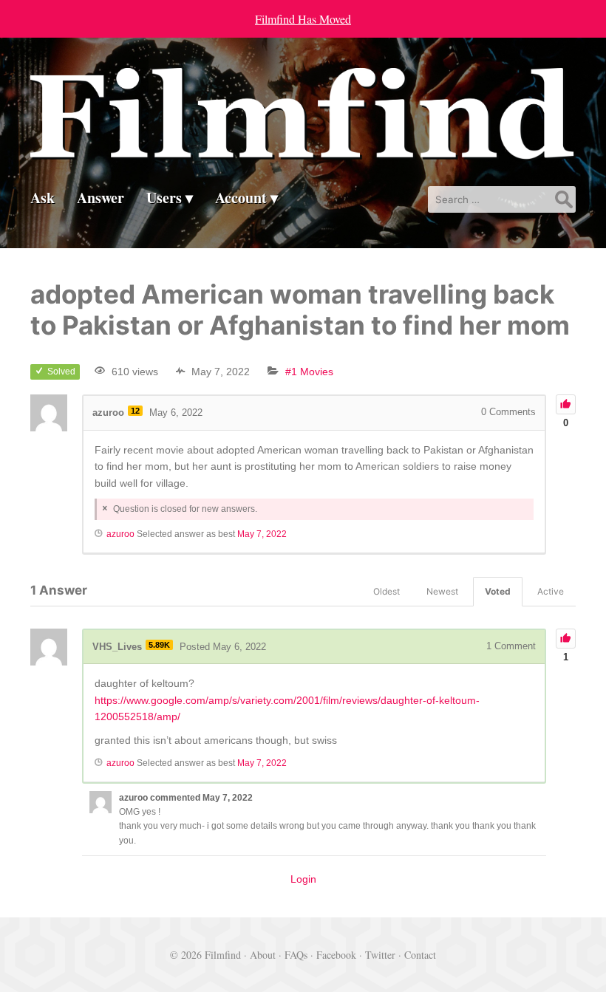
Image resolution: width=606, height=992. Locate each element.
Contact (420, 955)
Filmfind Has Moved (303, 19)
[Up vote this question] (566, 404)
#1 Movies (309, 371)
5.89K (159, 644)
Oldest (386, 591)
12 (135, 410)
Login (303, 879)
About (263, 955)
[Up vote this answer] (566, 639)
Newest (442, 591)
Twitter (380, 955)
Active (550, 591)
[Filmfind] (303, 149)
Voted (498, 591)
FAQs (296, 955)
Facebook (336, 955)
